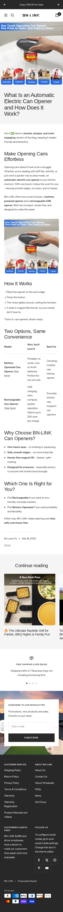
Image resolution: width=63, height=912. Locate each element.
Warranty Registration (11, 804)
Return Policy (11, 776)
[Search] (12, 15)
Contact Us (41, 776)
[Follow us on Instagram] (55, 860)
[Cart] (57, 15)
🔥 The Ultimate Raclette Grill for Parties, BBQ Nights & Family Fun (27, 632)
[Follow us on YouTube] (47, 868)
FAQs (38, 789)
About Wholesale (44, 782)
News (38, 795)
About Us (40, 770)
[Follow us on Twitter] (47, 860)
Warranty (9, 795)
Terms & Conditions (15, 789)
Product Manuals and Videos (15, 814)
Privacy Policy (11, 782)
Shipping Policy (12, 770)
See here (10, 408)
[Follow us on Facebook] (39, 860)
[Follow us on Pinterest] (39, 868)
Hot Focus (40, 802)
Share (7, 545)
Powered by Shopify (27, 881)
